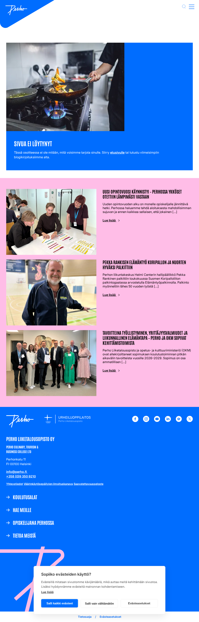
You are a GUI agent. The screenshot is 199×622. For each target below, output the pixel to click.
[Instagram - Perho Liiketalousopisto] (146, 421)
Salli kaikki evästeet (59, 603)
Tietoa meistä (24, 535)
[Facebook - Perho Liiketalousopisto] (135, 421)
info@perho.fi (17, 472)
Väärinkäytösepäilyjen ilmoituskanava (48, 483)
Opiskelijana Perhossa (33, 522)
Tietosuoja (85, 616)
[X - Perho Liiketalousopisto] (190, 421)
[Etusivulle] (16, 10)
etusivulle (117, 152)
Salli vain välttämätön (99, 603)
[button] (184, 7)
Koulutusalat (25, 497)
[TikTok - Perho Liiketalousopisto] (179, 421)
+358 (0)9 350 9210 (21, 476)
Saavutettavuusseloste (88, 483)
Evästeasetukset (139, 603)
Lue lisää (47, 592)
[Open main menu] (191, 7)
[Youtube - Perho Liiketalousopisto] (157, 421)
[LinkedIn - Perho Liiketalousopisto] (168, 421)
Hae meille (22, 509)
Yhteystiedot (14, 483)
